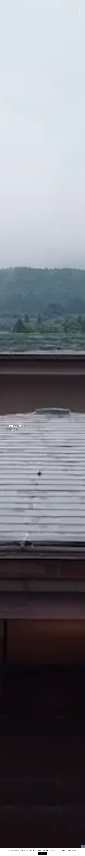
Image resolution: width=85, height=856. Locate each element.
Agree (42, 853)
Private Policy (73, 850)
